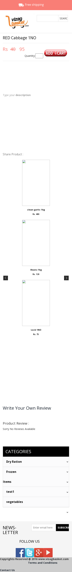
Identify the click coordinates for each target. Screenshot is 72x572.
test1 (10, 492)
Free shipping (34, 5)
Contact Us (7, 570)
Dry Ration (14, 462)
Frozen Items (9, 477)
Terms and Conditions (42, 562)
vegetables (14, 502)
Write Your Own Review (27, 408)
